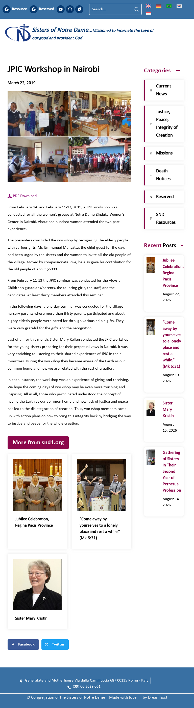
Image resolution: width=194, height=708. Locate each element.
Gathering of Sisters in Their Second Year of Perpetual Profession (172, 471)
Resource (19, 9)
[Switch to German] (159, 5)
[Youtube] (61, 9)
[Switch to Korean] (179, 5)
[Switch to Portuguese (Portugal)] (169, 5)
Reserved (46, 9)
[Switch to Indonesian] (149, 13)
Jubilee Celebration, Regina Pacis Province (173, 273)
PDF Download (25, 196)
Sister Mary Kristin (31, 618)
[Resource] (7, 9)
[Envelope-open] (70, 9)
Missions (164, 153)
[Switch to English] (149, 5)
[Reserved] (34, 9)
